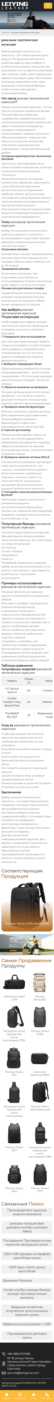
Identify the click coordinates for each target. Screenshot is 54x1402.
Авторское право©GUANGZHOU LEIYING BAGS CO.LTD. (24, 1384)
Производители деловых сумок (27, 1335)
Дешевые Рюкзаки (17, 1280)
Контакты (47, 1396)
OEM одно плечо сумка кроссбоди (27, 1269)
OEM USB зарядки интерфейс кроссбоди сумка (27, 1256)
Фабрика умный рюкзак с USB (27, 1324)
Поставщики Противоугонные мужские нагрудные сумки (27, 1242)
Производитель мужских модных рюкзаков (27, 1212)
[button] (47, 906)
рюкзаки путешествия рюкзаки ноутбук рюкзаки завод (27, 1227)
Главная (5, 32)
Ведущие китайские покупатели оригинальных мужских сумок (27, 1311)
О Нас (33, 1396)
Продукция (20, 1396)
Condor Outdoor (23, 858)
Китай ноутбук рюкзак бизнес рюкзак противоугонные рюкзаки (27, 1293)
